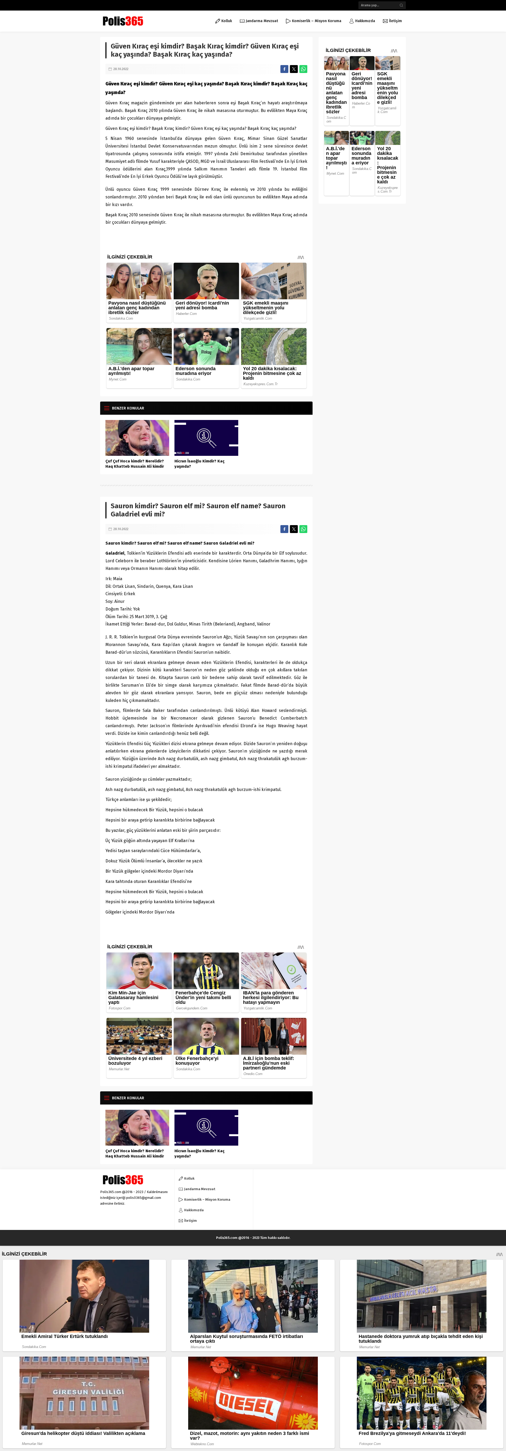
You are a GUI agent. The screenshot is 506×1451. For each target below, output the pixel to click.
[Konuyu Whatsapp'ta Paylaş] (303, 69)
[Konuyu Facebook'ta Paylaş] (284, 69)
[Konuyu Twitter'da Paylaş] (294, 69)
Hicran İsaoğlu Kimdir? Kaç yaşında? (199, 464)
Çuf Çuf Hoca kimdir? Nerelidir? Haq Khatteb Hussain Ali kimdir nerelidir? (134, 466)
